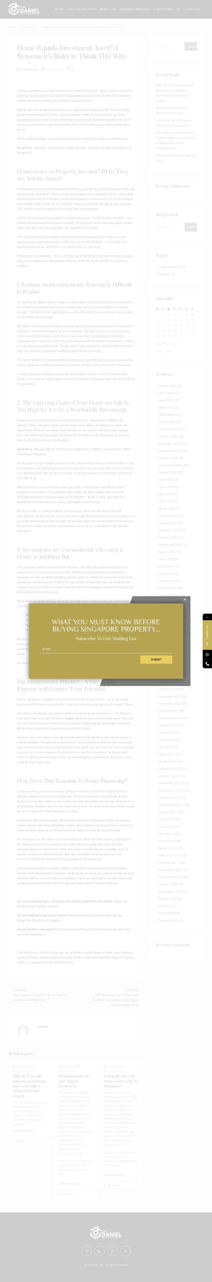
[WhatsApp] (207, 654)
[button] (184, 599)
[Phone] (207, 663)
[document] (106, 641)
